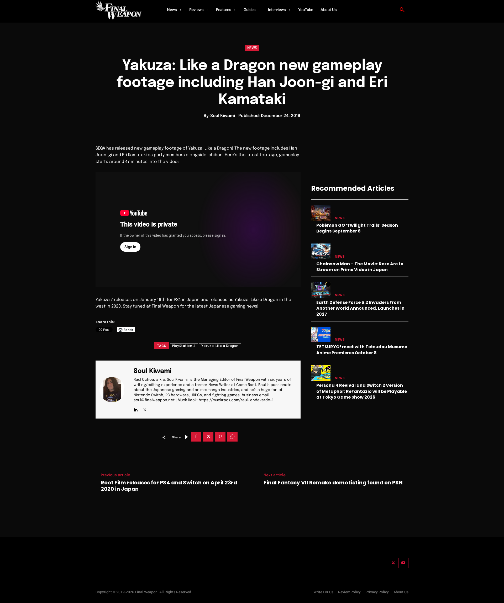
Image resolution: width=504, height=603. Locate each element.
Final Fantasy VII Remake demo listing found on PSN (333, 482)
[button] (402, 10)
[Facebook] (196, 437)
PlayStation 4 (184, 345)
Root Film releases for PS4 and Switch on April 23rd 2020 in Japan (169, 485)
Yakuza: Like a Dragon (220, 345)
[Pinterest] (220, 437)
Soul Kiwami (222, 116)
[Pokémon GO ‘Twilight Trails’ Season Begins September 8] (320, 212)
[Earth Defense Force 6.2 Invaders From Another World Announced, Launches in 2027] (320, 290)
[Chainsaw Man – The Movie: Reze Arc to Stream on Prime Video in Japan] (320, 251)
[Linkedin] (136, 409)
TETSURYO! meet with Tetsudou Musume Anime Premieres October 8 (361, 350)
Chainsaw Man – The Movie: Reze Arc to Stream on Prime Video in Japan (359, 267)
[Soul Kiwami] (115, 389)
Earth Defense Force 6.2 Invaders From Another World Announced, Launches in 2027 (360, 308)
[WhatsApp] (232, 437)
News (252, 48)
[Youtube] (403, 563)
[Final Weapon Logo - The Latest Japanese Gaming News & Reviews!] (125, 9)
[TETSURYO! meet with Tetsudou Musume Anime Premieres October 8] (320, 334)
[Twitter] (393, 563)
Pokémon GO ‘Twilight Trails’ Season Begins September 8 (357, 228)
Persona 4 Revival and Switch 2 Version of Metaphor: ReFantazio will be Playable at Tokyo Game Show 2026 (361, 391)
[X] (145, 409)
